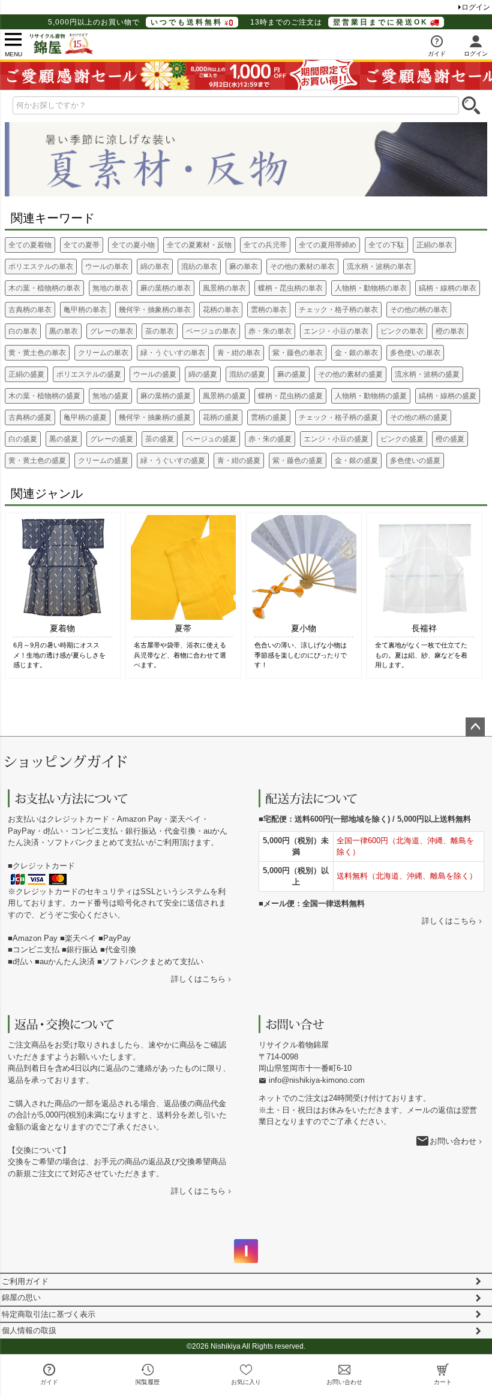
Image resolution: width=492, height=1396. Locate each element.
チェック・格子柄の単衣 (338, 309)
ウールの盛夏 (154, 374)
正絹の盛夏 (26, 374)
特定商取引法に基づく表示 (48, 1314)
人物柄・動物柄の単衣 (371, 288)
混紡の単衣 (199, 266)
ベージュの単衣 (211, 331)
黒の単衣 (63, 331)
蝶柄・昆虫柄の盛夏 (290, 396)
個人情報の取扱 (29, 1330)
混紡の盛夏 (247, 374)
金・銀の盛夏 (356, 460)
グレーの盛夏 (111, 439)
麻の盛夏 (291, 374)
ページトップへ (475, 727)
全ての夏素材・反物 (199, 245)
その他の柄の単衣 (419, 309)
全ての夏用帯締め (327, 245)
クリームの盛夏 (103, 460)
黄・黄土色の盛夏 (37, 460)
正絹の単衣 (434, 245)
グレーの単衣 (111, 331)
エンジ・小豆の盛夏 (336, 439)
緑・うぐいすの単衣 (172, 353)
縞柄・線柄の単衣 (447, 288)
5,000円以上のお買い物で (135, 22)
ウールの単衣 (106, 266)
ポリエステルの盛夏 (88, 374)
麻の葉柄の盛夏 (165, 396)
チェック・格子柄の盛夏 (338, 417)
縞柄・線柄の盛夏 (447, 396)
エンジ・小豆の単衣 (336, 331)
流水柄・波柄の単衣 (379, 266)
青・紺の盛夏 (238, 460)
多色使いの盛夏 (415, 460)
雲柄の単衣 (269, 309)
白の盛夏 (22, 439)
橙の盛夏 (450, 439)
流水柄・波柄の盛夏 (427, 374)
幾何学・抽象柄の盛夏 (155, 417)
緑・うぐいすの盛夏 (172, 460)
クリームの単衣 (103, 353)
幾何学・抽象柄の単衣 (155, 309)
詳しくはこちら (198, 978)
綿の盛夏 (202, 374)
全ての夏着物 (30, 245)
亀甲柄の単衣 (85, 309)
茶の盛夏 (159, 439)
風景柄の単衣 (224, 288)
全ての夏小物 (133, 245)
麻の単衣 (243, 266)
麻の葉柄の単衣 (165, 288)
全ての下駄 (386, 245)
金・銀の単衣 (356, 353)
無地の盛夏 (110, 396)
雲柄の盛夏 (269, 417)
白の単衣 (22, 331)
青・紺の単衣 (238, 353)
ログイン (475, 7)
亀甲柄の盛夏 (85, 417)
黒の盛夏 (63, 439)
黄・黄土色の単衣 (37, 353)
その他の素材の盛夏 (350, 374)
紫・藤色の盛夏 (297, 460)
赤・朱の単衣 (270, 331)
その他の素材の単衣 (302, 266)
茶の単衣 (159, 331)
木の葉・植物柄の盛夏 (44, 396)
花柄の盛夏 (221, 417)
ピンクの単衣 (402, 331)
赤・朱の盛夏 (270, 439)
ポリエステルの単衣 (40, 266)
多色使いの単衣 (415, 353)
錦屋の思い (21, 1297)
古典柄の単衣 (30, 309)
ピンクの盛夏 (402, 439)
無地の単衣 (110, 288)
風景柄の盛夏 (224, 396)
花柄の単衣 (221, 309)
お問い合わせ (453, 1141)
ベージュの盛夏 (211, 439)
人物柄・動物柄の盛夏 (371, 396)
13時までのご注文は (339, 22)
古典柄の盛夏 (30, 417)
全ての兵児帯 (265, 245)
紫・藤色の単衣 (297, 353)
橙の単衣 (450, 331)
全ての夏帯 (82, 245)
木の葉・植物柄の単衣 (44, 288)
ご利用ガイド (25, 1281)
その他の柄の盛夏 (419, 417)
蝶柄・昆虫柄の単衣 (290, 288)
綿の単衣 (154, 266)
